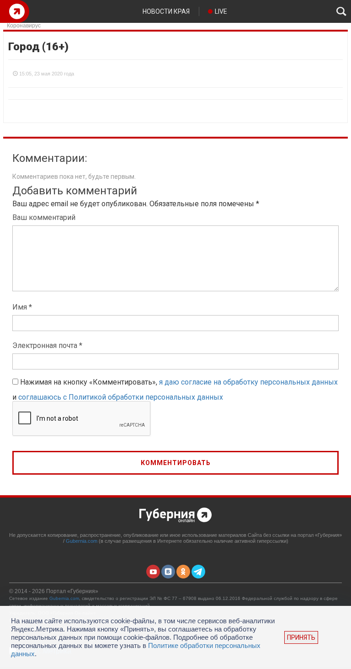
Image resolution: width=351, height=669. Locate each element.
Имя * (22, 307)
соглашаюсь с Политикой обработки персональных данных (120, 397)
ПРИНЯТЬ (301, 637)
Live (221, 11)
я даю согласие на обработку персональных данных (248, 382)
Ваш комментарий (43, 217)
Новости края (166, 11)
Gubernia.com (81, 541)
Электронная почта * (47, 345)
